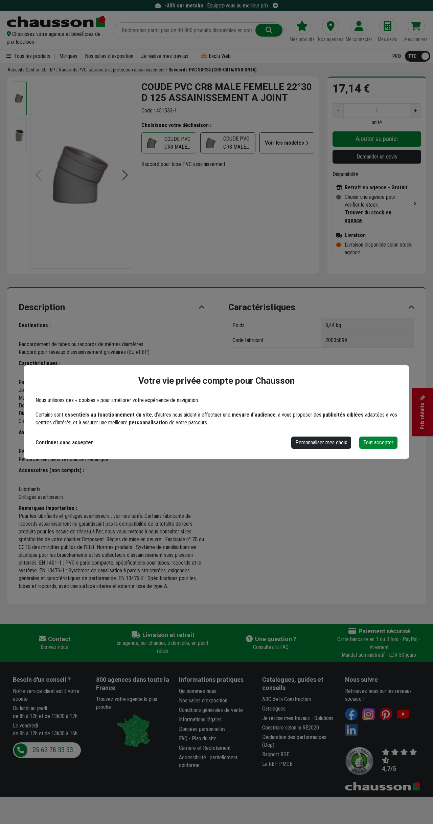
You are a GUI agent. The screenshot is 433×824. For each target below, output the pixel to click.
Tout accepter (378, 442)
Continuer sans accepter (64, 442)
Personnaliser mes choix (321, 442)
